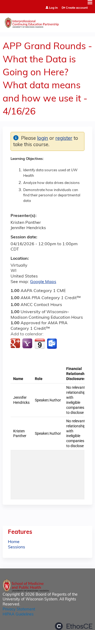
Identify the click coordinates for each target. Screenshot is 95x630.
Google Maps (43, 282)
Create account (77, 8)
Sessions (16, 547)
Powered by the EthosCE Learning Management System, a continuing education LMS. (73, 626)
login (42, 138)
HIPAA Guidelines (18, 615)
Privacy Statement (19, 610)
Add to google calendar (16, 344)
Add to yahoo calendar (27, 344)
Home (14, 542)
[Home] (47, 21)
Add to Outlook (52, 344)
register (63, 138)
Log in (53, 8)
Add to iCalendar (39, 343)
